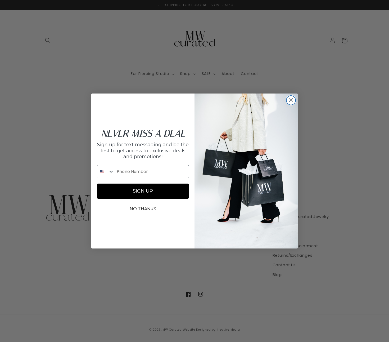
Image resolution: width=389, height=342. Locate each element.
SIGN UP (143, 191)
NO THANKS (143, 208)
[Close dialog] (291, 100)
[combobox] (105, 171)
